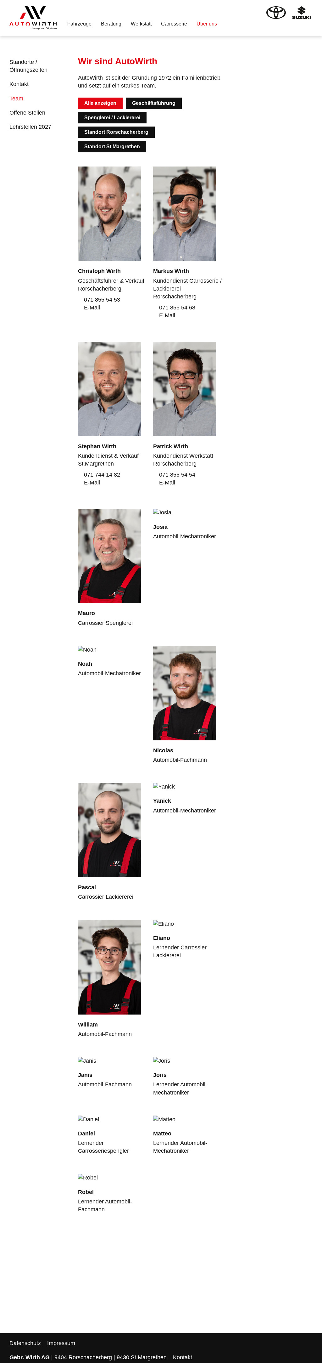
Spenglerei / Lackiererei (112, 117)
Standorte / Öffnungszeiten (28, 66)
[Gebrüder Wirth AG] (33, 18)
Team (16, 98)
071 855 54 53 (101, 300)
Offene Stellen (27, 113)
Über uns (207, 23)
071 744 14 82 (101, 475)
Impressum (61, 1343)
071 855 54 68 (176, 307)
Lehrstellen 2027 (30, 127)
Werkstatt (141, 23)
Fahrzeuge (79, 23)
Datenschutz (25, 1343)
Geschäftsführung (153, 103)
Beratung (111, 23)
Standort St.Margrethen (112, 146)
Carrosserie (174, 23)
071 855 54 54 (176, 475)
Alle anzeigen (100, 103)
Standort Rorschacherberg (116, 132)
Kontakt (19, 84)
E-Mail (91, 307)
